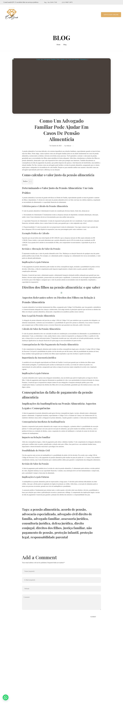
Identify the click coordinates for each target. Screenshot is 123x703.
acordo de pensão (73, 509)
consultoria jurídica (36, 523)
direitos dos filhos (49, 528)
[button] (5, 697)
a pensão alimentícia (44, 509)
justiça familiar (74, 528)
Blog (64, 44)
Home (58, 44)
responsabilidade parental (49, 537)
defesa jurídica (62, 523)
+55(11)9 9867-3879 (13, 677)
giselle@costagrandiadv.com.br (16, 682)
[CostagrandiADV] (11, 14)
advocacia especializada (39, 514)
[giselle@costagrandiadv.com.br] (4, 682)
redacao (68, 145)
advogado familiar (47, 519)
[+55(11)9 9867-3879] (4, 677)
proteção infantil (66, 532)
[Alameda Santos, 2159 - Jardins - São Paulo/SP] (4, 671)
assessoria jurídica (74, 519)
